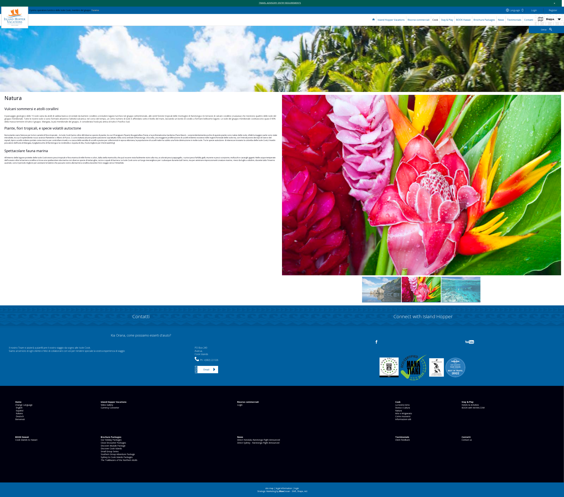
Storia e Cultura (402, 407)
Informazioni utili (403, 419)
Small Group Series (109, 451)
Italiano (19, 413)
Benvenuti (20, 419)
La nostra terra (402, 404)
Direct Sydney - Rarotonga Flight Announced (258, 442)
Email (206, 369)
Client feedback (402, 439)
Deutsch (19, 416)
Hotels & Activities (470, 404)
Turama (95, 10)
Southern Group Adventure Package (117, 454)
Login (239, 404)
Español (19, 410)
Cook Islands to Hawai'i (26, 439)
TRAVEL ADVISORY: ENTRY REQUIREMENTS (280, 2)
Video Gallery (106, 404)
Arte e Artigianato (403, 413)
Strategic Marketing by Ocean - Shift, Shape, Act (282, 491)
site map (269, 488)
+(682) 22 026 (211, 360)
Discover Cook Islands (111, 448)
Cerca (543, 29)
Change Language (23, 404)
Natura (398, 410)
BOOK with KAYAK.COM (473, 407)
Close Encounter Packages (113, 442)
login (296, 488)
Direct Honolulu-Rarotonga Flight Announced (258, 439)
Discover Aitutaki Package (112, 445)
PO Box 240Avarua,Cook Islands (201, 351)
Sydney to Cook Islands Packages (116, 457)
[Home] (373, 20)
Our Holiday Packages (111, 439)
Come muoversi (402, 416)
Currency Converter (109, 407)
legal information (284, 488)
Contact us (466, 439)
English (18, 407)
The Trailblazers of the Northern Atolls (118, 460)
